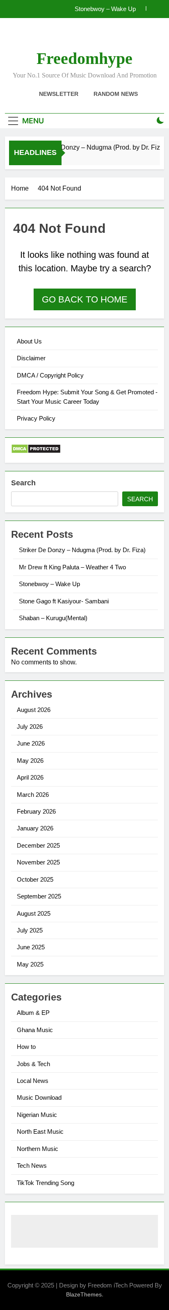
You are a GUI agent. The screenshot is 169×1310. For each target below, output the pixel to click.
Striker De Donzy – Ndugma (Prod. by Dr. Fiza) (96, 147)
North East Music (40, 1131)
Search (23, 483)
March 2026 (33, 794)
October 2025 (35, 879)
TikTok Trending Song (45, 1182)
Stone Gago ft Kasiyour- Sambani (64, 601)
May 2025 (30, 964)
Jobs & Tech (33, 1063)
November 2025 (38, 862)
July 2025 (30, 930)
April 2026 (30, 777)
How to (26, 1046)
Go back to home (85, 299)
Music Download (39, 1097)
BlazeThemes (84, 1294)
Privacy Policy (36, 418)
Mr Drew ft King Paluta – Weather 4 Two (72, 567)
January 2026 (35, 828)
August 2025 (33, 913)
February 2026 (36, 811)
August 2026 (33, 709)
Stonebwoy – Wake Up (105, 9)
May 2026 (30, 760)
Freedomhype (84, 58)
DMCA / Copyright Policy (50, 375)
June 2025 (31, 947)
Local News (32, 1080)
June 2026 (31, 743)
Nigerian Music (37, 1114)
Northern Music (37, 1148)
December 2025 (38, 845)
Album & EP (33, 1012)
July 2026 (30, 726)
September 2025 (39, 896)
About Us (29, 341)
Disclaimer (31, 358)
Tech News (32, 1165)
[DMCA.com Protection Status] (36, 451)
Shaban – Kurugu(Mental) (53, 617)
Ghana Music (35, 1029)
